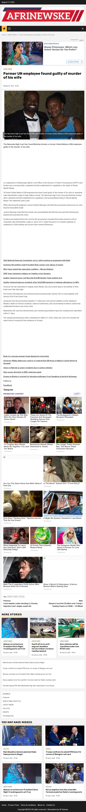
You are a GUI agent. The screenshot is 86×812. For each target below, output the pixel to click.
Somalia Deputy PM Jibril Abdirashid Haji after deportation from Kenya (28, 686)
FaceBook (7, 385)
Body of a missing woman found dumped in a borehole (26, 356)
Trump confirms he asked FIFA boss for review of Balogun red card (27, 668)
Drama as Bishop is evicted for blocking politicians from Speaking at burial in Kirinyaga (40, 376)
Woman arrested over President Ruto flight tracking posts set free (14, 646)
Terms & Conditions (28, 805)
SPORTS (6, 712)
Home (4, 805)
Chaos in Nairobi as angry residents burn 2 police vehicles (27, 368)
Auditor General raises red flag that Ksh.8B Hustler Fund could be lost (32, 278)
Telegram (8, 389)
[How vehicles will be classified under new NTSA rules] (71, 628)
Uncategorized (8, 716)
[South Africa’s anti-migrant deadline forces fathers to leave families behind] (43, 628)
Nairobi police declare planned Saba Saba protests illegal (23, 663)
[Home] (4, 28)
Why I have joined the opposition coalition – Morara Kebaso (28, 269)
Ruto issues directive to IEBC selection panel (22, 372)
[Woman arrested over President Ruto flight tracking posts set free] (15, 628)
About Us (41, 805)
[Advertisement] (43, 166)
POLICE (21, 596)
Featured (6, 697)
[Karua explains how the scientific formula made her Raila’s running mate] (64, 773)
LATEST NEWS (7, 69)
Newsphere (52, 809)
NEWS (16, 596)
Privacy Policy (13, 805)
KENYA (10, 596)
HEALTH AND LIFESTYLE (12, 701)
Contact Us (50, 805)
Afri (18, 86)
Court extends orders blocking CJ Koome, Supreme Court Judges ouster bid (20, 603)
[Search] (82, 29)
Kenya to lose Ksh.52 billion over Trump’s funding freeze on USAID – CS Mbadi (66, 603)
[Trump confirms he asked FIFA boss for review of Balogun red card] (64, 736)
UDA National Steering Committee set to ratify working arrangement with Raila (36, 260)
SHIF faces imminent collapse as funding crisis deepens (27, 274)
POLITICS (6, 708)
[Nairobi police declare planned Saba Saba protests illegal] (22, 736)
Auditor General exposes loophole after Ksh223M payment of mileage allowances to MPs (41, 282)
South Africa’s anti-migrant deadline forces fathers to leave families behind (43, 647)
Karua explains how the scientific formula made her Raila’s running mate (29, 680)
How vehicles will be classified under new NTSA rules (69, 646)
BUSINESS (6, 694)
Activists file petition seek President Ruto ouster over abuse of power (33, 265)
